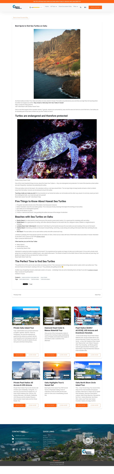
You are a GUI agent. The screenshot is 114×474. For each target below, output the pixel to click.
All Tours (45, 437)
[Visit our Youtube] (30, 449)
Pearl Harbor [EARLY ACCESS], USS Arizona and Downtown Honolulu (87, 330)
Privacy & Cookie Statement (57, 464)
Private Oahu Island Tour (24, 328)
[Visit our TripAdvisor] (23, 449)
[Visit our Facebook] (14, 449)
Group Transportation (49, 441)
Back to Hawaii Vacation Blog (20, 17)
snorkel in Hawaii (93, 270)
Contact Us (46, 448)
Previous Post (17, 294)
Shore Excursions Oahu (65, 6)
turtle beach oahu (24, 279)
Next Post (97, 294)
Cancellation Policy (48, 450)
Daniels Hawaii (40, 236)
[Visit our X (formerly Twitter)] (27, 449)
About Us (45, 445)
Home (47, 6)
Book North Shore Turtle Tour (23, 257)
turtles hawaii (35, 279)
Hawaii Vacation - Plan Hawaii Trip (30, 277)
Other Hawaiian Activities (50, 443)
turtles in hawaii (45, 279)
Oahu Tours (44, 277)
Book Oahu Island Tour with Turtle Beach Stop (28, 197)
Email (31, 284)
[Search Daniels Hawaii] (81, 7)
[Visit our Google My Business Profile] (17, 449)
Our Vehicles (46, 446)
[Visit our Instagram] (20, 449)
